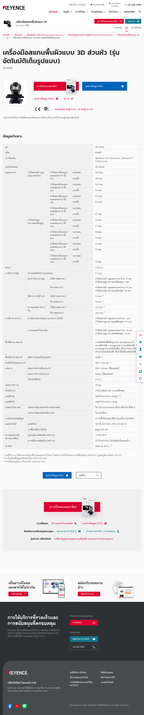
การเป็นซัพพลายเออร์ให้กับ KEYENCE (81, 684)
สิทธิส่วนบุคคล (107, 672)
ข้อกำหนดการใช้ (107, 677)
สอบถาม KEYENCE (67, 531)
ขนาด (66, 98)
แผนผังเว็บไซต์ (107, 682)
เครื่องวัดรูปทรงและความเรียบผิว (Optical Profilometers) (83, 539)
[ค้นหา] (140, 11)
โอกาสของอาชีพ (98, 5)
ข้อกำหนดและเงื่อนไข (79, 677)
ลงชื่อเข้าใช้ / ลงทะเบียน (77, 4)
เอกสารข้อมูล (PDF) (44, 98)
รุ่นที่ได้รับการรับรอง (78, 672)
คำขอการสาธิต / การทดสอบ (100, 531)
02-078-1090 (134, 5)
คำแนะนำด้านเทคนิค (62, 523)
